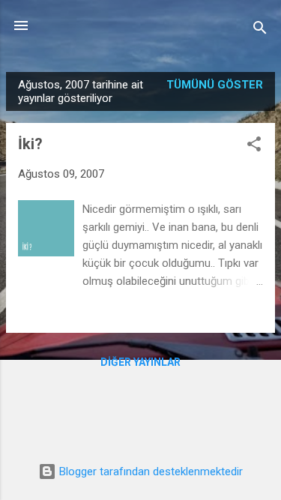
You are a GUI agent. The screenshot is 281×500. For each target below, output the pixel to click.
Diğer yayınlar (140, 362)
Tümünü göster (214, 84)
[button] (254, 146)
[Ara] (260, 30)
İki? (30, 144)
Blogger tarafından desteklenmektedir (149, 471)
